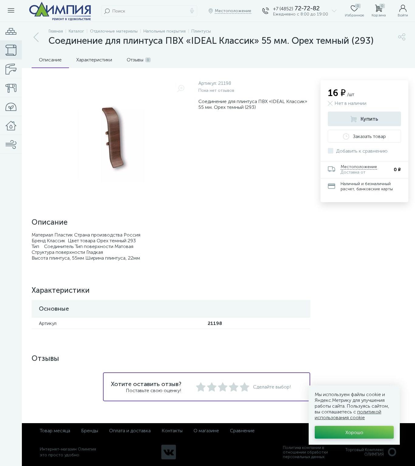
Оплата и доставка (130, 430)
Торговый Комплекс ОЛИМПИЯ (364, 452)
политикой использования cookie (348, 414)
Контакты (172, 430)
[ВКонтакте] (168, 452)
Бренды (89, 430)
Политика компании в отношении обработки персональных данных (305, 452)
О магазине (206, 430)
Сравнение (242, 430)
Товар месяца (55, 430)
